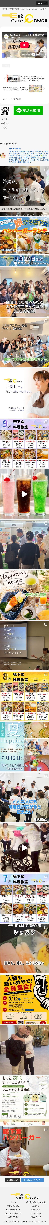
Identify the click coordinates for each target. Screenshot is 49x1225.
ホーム (13, 1202)
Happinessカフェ (13, 1209)
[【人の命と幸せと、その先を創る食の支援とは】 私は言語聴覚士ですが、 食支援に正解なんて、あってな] (24, 645)
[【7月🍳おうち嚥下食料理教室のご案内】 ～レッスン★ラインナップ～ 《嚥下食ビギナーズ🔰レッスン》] (24, 898)
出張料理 (35, 1206)
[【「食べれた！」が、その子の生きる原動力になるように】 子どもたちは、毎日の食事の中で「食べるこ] (24, 191)
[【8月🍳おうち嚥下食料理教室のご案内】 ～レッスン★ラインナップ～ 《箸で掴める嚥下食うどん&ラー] (24, 696)
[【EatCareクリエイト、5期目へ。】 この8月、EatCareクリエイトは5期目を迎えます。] (24, 393)
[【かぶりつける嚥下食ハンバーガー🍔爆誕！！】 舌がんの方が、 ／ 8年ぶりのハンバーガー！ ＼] (24, 1151)
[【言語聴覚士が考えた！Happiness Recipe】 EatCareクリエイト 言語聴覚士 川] (24, 494)
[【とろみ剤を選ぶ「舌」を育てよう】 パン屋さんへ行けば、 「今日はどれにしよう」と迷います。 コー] (24, 292)
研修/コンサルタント (13, 1213)
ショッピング (36, 1213)
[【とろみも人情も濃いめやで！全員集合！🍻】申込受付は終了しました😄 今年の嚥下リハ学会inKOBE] (24, 999)
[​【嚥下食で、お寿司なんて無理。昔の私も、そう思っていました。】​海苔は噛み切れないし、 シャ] (24, 948)
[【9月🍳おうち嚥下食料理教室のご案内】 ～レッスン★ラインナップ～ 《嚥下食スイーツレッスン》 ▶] (24, 443)
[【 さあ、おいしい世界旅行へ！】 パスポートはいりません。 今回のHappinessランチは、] (24, 241)
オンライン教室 (13, 1206)
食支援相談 (35, 1209)
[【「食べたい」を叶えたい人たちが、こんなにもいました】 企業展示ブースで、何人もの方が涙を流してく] (24, 544)
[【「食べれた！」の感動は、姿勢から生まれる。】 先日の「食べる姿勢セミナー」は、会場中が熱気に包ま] (24, 847)
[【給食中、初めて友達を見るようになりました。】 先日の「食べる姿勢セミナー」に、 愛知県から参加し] (24, 797)
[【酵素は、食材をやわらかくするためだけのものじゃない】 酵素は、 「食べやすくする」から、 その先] (24, 342)
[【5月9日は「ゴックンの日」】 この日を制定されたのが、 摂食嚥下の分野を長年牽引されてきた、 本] (24, 1050)
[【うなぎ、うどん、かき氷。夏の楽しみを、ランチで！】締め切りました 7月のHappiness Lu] (24, 746)
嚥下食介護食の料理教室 (35, 1202)
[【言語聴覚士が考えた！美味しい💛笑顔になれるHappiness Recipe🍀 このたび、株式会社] (24, 595)
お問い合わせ (36, 1217)
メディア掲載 (13, 1217)
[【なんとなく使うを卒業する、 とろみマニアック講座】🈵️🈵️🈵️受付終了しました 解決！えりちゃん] (24, 1100)
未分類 (7, 66)
